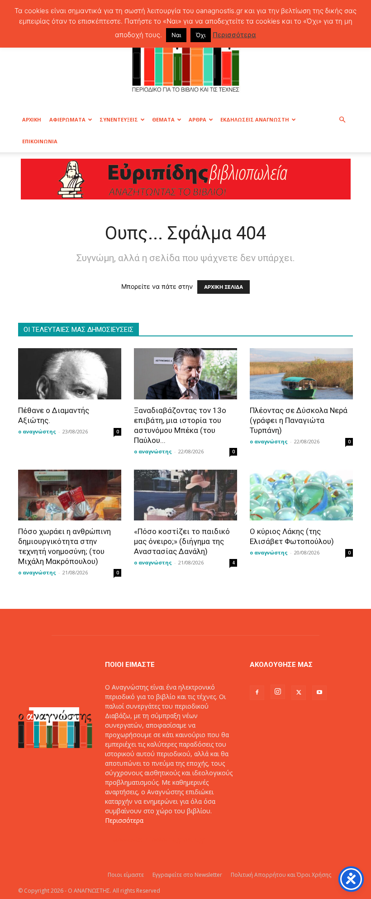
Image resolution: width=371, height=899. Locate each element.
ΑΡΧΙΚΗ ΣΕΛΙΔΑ (223, 287)
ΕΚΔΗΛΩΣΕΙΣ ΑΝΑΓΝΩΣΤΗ (254, 119)
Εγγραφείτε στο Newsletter (187, 875)
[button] (342, 120)
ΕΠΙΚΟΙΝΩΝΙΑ (39, 141)
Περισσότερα (124, 820)
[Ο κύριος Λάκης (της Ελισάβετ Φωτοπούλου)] (301, 495)
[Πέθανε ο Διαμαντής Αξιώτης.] (69, 373)
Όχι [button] (200, 35)
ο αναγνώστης (37, 431)
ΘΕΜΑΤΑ (163, 119)
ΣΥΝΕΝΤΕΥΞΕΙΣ (119, 119)
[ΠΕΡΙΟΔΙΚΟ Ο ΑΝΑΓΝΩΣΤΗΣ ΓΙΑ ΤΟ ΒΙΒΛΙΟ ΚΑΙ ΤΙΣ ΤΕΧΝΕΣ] (185, 61)
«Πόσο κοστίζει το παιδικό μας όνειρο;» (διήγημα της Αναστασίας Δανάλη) (182, 541)
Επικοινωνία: (124, 839)
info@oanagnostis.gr (174, 839)
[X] (298, 692)
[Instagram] (278, 692)
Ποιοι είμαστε (126, 875)
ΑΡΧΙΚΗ (31, 119)
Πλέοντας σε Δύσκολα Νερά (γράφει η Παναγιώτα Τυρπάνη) (298, 420)
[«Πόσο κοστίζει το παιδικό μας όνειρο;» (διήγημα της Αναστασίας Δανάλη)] (185, 495)
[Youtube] (319, 692)
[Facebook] (257, 692)
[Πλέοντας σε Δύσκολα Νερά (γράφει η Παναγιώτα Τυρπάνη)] (301, 373)
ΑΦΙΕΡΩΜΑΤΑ (67, 119)
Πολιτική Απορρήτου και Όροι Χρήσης (281, 875)
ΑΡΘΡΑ (197, 119)
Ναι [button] (176, 35)
